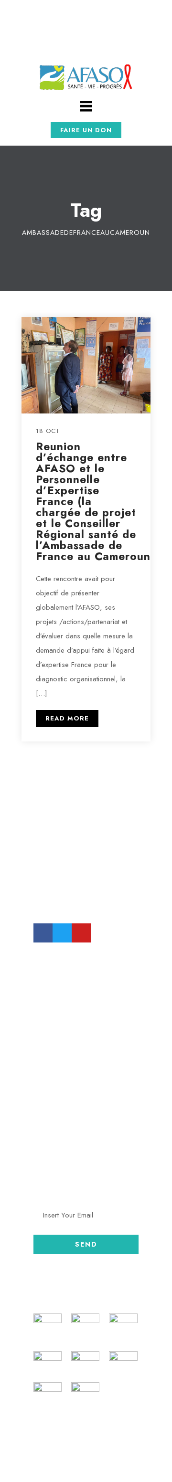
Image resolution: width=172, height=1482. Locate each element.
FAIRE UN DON (86, 130)
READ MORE (67, 718)
